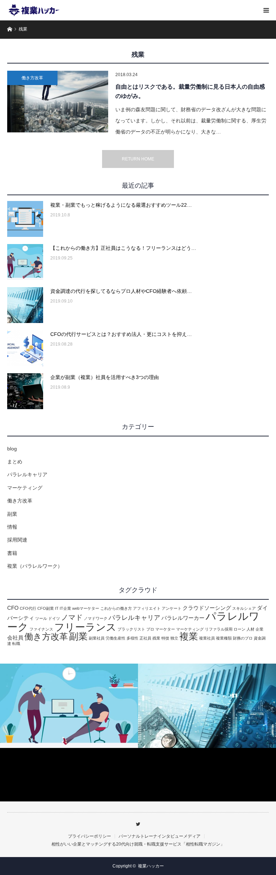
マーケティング (24, 488)
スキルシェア (244, 608)
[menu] (266, 10)
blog (12, 448)
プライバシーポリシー (89, 836)
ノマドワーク (95, 618)
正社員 (145, 638)
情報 (12, 527)
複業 (188, 636)
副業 (12, 514)
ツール (41, 618)
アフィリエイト (147, 608)
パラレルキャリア (27, 474)
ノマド (72, 617)
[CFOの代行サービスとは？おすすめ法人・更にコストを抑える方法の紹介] (25, 348)
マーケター (165, 629)
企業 (259, 629)
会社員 (15, 638)
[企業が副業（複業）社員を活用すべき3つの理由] (25, 391)
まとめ (14, 461)
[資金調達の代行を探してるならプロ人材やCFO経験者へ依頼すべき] (25, 305)
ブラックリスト (131, 629)
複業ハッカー (151, 866)
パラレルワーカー (182, 618)
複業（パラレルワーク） (35, 566)
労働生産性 (115, 638)
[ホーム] (9, 28)
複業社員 (207, 638)
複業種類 (224, 638)
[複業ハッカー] (34, 10)
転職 (16, 643)
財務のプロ (243, 638)
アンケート (171, 608)
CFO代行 (28, 608)
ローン (239, 629)
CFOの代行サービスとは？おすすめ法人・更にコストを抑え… (121, 334)
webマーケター (85, 608)
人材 (250, 629)
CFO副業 (45, 608)
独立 (174, 638)
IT (57, 608)
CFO (13, 608)
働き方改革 (32, 77)
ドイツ (54, 618)
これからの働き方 (116, 608)
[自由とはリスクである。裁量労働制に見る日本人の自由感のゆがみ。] (57, 101)
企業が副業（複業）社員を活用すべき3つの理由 (104, 377)
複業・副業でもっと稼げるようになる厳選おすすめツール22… (121, 205)
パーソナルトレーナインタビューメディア (160, 836)
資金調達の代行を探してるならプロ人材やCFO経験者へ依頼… (121, 291)
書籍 (12, 553)
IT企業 (65, 608)
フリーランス (85, 627)
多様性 (132, 638)
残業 (156, 638)
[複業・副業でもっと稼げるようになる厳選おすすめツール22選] (25, 219)
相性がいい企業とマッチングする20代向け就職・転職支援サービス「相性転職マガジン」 (138, 844)
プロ (150, 629)
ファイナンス (41, 629)
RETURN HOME (138, 159)
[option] (69, 706)
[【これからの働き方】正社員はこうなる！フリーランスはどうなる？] (25, 262)
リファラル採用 (219, 629)
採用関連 (17, 540)
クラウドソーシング (207, 608)
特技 (165, 638)
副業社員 (97, 638)
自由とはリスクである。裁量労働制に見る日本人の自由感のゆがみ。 (190, 91)
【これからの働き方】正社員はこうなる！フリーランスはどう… (123, 248)
